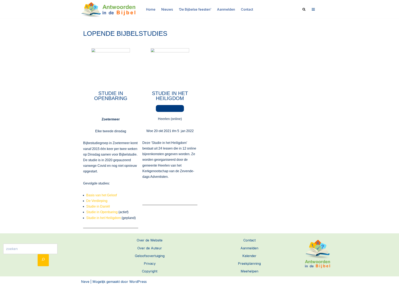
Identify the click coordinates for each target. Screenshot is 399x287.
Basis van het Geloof (101, 195)
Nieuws (167, 9)
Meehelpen (249, 271)
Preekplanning (249, 263)
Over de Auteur (149, 248)
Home (150, 9)
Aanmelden (226, 9)
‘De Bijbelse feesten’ (195, 9)
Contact (247, 9)
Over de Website (150, 240)
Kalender (249, 256)
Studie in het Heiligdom (103, 218)
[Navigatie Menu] (313, 9)
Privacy (150, 263)
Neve (85, 282)
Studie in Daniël (98, 206)
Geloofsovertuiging (150, 256)
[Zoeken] (303, 9)
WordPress (138, 282)
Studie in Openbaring (110, 95)
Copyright (149, 271)
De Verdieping (96, 201)
